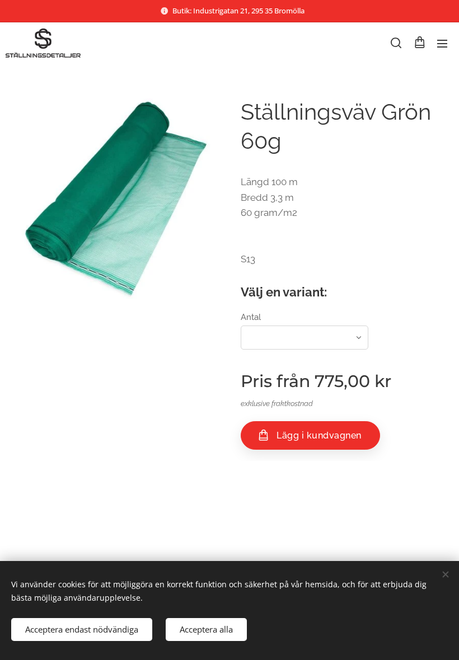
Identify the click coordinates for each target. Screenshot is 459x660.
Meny (442, 43)
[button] (396, 43)
